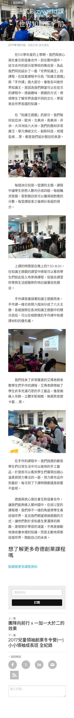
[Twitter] (26, 664)
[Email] (52, 664)
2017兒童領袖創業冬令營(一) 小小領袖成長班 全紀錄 (36, 642)
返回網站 (18, 2)
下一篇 (12, 635)
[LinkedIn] (39, 664)
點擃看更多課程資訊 (22, 567)
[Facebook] (12, 664)
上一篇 (12, 618)
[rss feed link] (14, 675)
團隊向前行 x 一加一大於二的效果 (36, 625)
